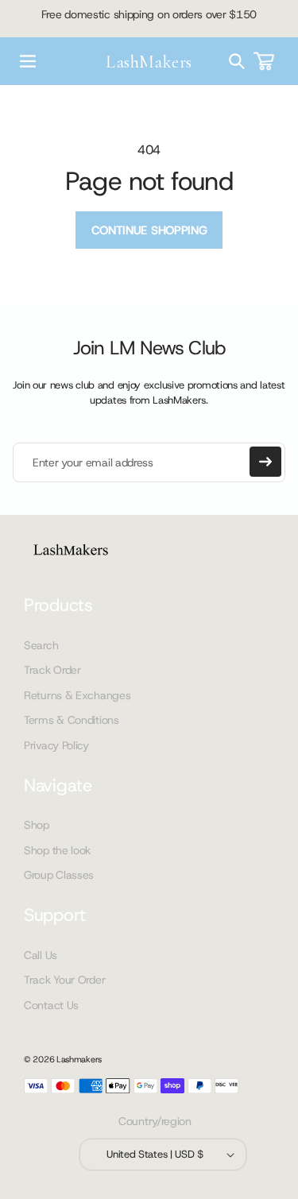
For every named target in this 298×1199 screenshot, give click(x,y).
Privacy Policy (56, 745)
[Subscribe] (265, 462)
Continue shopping (149, 230)
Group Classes (59, 875)
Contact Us (51, 1005)
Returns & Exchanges (77, 695)
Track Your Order (64, 980)
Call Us (40, 955)
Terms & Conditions (71, 720)
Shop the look (57, 850)
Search (41, 645)
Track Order (52, 670)
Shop (36, 825)
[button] (27, 61)
